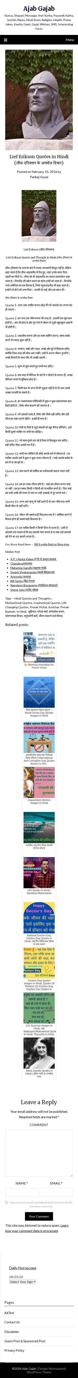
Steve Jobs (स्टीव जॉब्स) (24, 589)
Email (56, 1183)
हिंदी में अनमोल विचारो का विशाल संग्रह (51, 544)
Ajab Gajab (39, 8)
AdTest (9, 1313)
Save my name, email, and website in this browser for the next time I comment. (41, 1204)
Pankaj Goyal (39, 177)
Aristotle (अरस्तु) (20, 576)
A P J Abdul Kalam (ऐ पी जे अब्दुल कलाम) (33, 559)
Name (22, 1183)
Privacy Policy (14, 1350)
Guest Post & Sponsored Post (24, 1341)
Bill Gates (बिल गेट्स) (22, 581)
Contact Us (12, 1322)
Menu (70, 40)
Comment (39, 1125)
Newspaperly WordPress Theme (46, 1370)
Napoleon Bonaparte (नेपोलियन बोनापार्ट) (34, 585)
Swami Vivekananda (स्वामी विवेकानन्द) (32, 572)
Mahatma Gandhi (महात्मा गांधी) (28, 568)
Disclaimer (11, 1332)
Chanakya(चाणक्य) (21, 563)
